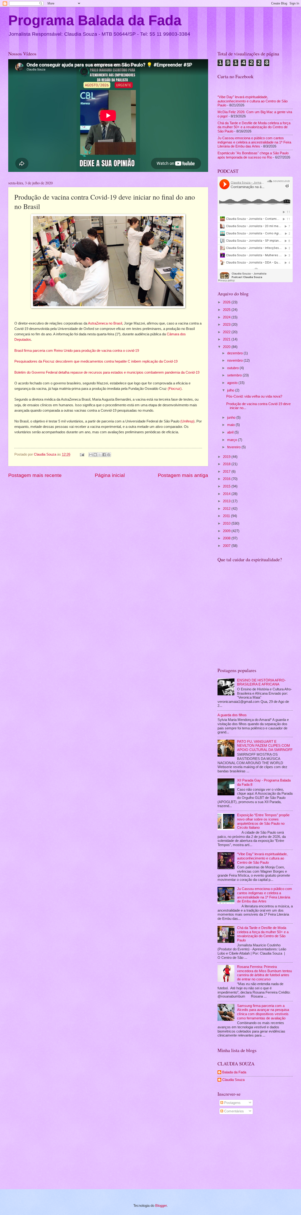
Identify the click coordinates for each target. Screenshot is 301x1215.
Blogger (161, 1205)
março (232, 440)
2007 (227, 546)
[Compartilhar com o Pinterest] (108, 454)
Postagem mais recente (35, 475)
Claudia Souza (233, 1080)
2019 (227, 457)
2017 (227, 471)
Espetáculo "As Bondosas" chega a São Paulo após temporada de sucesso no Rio (253, 155)
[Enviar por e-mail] (90, 454)
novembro (235, 360)
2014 (227, 494)
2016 (227, 479)
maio (231, 425)
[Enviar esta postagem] (81, 454)
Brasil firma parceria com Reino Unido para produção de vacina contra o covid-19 (76, 350)
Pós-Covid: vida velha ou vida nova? (254, 396)
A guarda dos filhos (232, 715)
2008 (227, 538)
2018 (227, 464)
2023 (227, 324)
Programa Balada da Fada (94, 20)
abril (230, 432)
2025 (227, 310)
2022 (227, 332)
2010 (227, 523)
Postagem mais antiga (183, 475)
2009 (227, 531)
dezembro (235, 353)
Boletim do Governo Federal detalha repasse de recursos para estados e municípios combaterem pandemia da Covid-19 (106, 372)
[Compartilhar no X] (99, 454)
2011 (227, 516)
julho (231, 390)
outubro (233, 368)
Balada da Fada (234, 1072)
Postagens (232, 1103)
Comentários (233, 1111)
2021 (227, 339)
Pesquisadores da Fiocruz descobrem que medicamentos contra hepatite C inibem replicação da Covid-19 (96, 361)
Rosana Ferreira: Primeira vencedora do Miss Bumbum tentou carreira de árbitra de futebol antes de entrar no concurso (264, 973)
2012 (227, 509)
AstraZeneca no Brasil (105, 323)
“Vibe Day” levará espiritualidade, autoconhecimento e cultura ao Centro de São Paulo (253, 101)
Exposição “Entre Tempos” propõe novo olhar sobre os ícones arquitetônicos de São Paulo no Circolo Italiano (263, 821)
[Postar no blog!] (95, 454)
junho (231, 417)
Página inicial (110, 475)
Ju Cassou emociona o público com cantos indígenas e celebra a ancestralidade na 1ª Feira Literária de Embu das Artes (254, 142)
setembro (235, 375)
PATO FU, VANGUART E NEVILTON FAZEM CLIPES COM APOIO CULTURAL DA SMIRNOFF (265, 746)
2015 (227, 486)
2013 (227, 501)
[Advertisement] (255, 1152)
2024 (227, 317)
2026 (227, 302)
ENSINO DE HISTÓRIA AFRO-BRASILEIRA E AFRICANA (261, 682)
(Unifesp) (187, 421)
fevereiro (234, 447)
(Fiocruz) (175, 389)
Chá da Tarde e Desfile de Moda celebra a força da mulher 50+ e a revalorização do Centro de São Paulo (254, 127)
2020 (227, 347)
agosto (232, 383)
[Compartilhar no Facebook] (104, 454)
